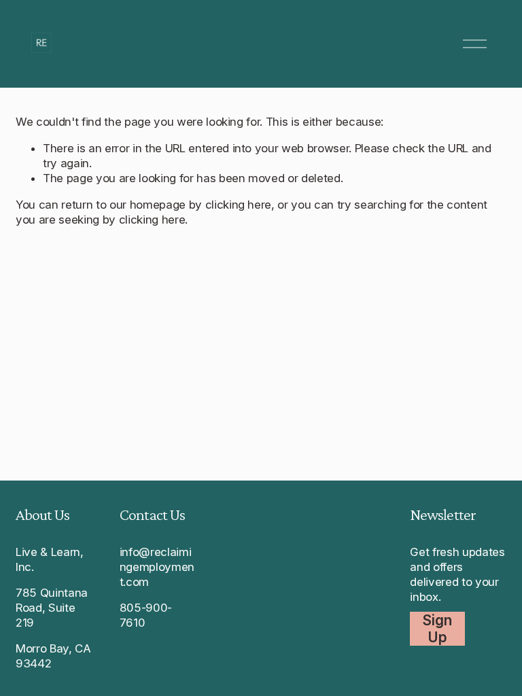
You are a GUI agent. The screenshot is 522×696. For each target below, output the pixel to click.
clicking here (238, 204)
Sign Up (437, 629)
